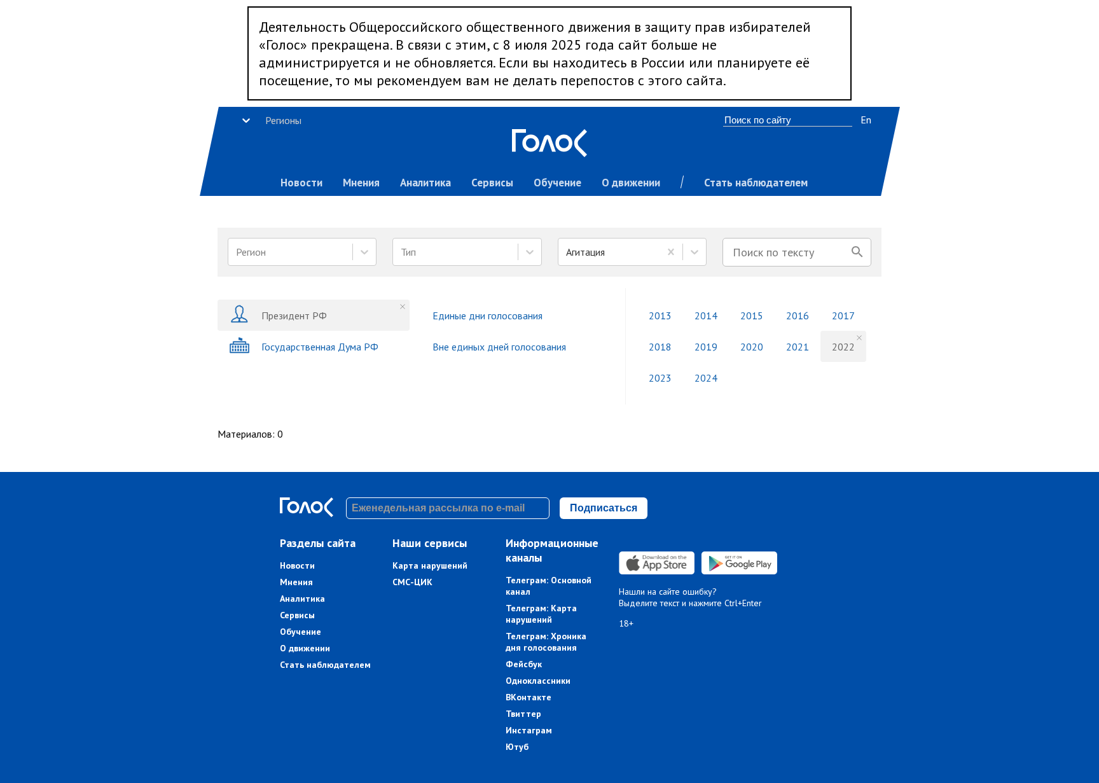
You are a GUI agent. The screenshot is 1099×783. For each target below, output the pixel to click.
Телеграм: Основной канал (548, 585)
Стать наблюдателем (756, 183)
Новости (301, 183)
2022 (843, 346)
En (866, 119)
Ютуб (517, 746)
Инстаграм (529, 730)
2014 (706, 315)
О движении (631, 183)
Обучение (557, 183)
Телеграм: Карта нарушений (541, 613)
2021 (797, 346)
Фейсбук (524, 664)
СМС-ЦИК (412, 582)
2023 (660, 377)
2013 (660, 315)
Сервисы (492, 183)
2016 (797, 315)
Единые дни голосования (487, 315)
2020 (751, 346)
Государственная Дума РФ (319, 346)
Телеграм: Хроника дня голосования (546, 641)
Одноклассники (538, 680)
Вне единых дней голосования (499, 346)
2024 (706, 377)
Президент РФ (294, 315)
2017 (843, 315)
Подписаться (603, 507)
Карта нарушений (429, 565)
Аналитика (425, 183)
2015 (751, 315)
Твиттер (523, 713)
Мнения (361, 183)
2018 (660, 346)
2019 (706, 346)
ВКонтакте (528, 697)
